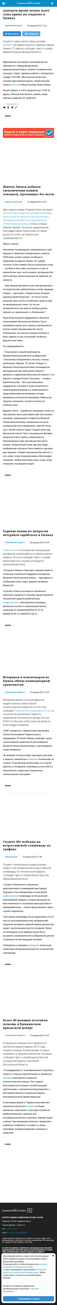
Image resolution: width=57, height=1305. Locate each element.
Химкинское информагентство (33, 710)
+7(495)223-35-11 (12, 1229)
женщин (30, 1106)
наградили (33, 945)
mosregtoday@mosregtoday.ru (17, 1233)
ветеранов (32, 759)
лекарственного (11, 602)
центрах (7, 1078)
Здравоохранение (13, 26)
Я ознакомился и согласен (28, 1299)
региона (14, 84)
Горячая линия (11, 550)
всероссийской (11, 896)
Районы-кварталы (13, 202)
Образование (11, 857)
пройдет (8, 44)
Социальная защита (15, 543)
